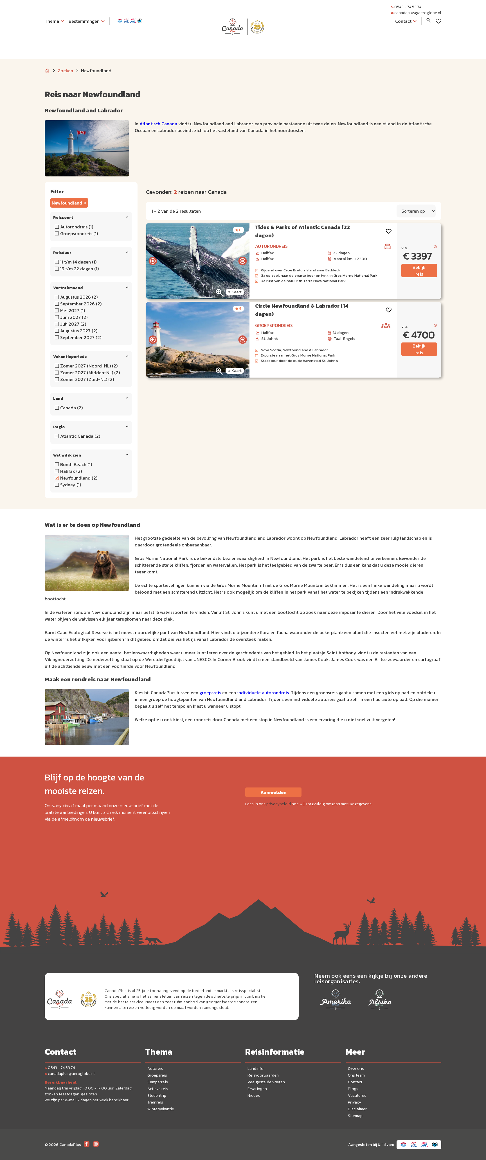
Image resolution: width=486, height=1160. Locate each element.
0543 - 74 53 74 (407, 7)
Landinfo (256, 1069)
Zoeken (65, 70)
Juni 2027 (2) (73, 317)
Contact (355, 1082)
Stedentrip (156, 1095)
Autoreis (155, 1069)
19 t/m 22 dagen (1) (79, 268)
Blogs (353, 1089)
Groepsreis (157, 1075)
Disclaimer (357, 1109)
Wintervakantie (160, 1109)
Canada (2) (71, 407)
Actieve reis (157, 1089)
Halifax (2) (71, 471)
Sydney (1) (70, 484)
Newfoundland (67, 202)
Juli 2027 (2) (73, 324)
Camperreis (157, 1082)
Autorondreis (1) (76, 226)
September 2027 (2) (80, 337)
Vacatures (357, 1095)
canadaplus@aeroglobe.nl (417, 13)
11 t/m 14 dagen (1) (78, 261)
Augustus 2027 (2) (78, 330)
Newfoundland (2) (78, 478)
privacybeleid (278, 804)
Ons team (356, 1075)
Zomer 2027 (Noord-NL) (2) (89, 365)
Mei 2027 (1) (72, 310)
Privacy (354, 1102)
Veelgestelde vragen (266, 1082)
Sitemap (355, 1116)
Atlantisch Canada (158, 123)
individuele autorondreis (263, 692)
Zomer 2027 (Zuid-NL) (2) (87, 379)
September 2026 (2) (81, 303)
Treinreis (155, 1102)
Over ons (356, 1069)
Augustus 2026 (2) (79, 297)
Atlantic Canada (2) (80, 436)
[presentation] (152, 261)
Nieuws (254, 1095)
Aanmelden (273, 792)
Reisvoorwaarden (263, 1075)
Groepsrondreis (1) (79, 233)
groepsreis (210, 692)
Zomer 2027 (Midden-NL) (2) (90, 372)
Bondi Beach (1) (76, 464)
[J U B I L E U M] (243, 46)
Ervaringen (257, 1089)
